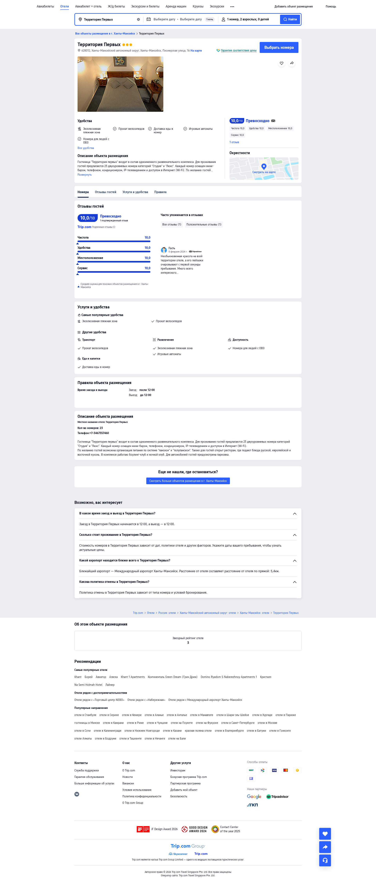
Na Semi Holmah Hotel (88, 684)
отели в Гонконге (280, 730)
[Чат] (325, 860)
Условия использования (136, 789)
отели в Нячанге (155, 738)
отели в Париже (286, 715)
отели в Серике (109, 715)
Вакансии (128, 783)
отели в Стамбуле (85, 715)
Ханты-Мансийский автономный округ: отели (208, 612)
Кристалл (265, 677)
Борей (89, 677)
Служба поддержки (86, 770)
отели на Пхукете (182, 722)
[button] (232, 7)
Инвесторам (177, 770)
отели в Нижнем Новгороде (142, 730)
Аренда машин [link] (176, 6)
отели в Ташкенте (130, 738)
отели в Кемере (132, 715)
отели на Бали (177, 738)
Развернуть (85, 174)
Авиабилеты (45, 6)
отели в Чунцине (157, 722)
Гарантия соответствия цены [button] (239, 50)
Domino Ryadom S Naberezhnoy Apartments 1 (229, 677)
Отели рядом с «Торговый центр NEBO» (99, 699)
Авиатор (101, 677)
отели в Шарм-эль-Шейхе (232, 715)
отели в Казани (172, 730)
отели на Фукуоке (207, 722)
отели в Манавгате (201, 715)
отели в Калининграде (107, 730)
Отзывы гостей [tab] (105, 192)
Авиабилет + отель (88, 6)
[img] (120, 84)
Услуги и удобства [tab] (135, 192)
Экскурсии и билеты (145, 6)
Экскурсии (217, 6)
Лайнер (110, 684)
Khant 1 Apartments (133, 677)
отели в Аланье (154, 715)
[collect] (325, 834)
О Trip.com (128, 770)
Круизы (198, 6)
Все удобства (86, 148)
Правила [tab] (160, 192)
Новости (127, 776)
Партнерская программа (185, 783)
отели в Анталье (177, 715)
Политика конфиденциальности (141, 796)
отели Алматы (83, 738)
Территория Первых (99, 44)
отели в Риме (135, 722)
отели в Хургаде (262, 715)
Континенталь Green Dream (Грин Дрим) (173, 677)
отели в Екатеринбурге (229, 730)
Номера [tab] (83, 192)
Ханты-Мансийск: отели (254, 612)
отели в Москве (267, 722)
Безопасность (178, 796)
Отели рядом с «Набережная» (146, 699)
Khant (77, 677)
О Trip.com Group (132, 802)
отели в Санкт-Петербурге (238, 722)
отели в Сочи (82, 730)
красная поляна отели (198, 730)
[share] (325, 847)
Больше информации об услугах (94, 783)
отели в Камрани (113, 722)
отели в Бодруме (105, 738)
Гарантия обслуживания (89, 776)
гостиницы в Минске (87, 722)
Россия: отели (167, 612)
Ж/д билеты (116, 6)
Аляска (113, 677)
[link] (293, 6)
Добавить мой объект (183, 789)
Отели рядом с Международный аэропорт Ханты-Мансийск (205, 699)
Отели (64, 6)
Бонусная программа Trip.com (188, 776)
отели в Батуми (256, 730)
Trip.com (138, 612)
